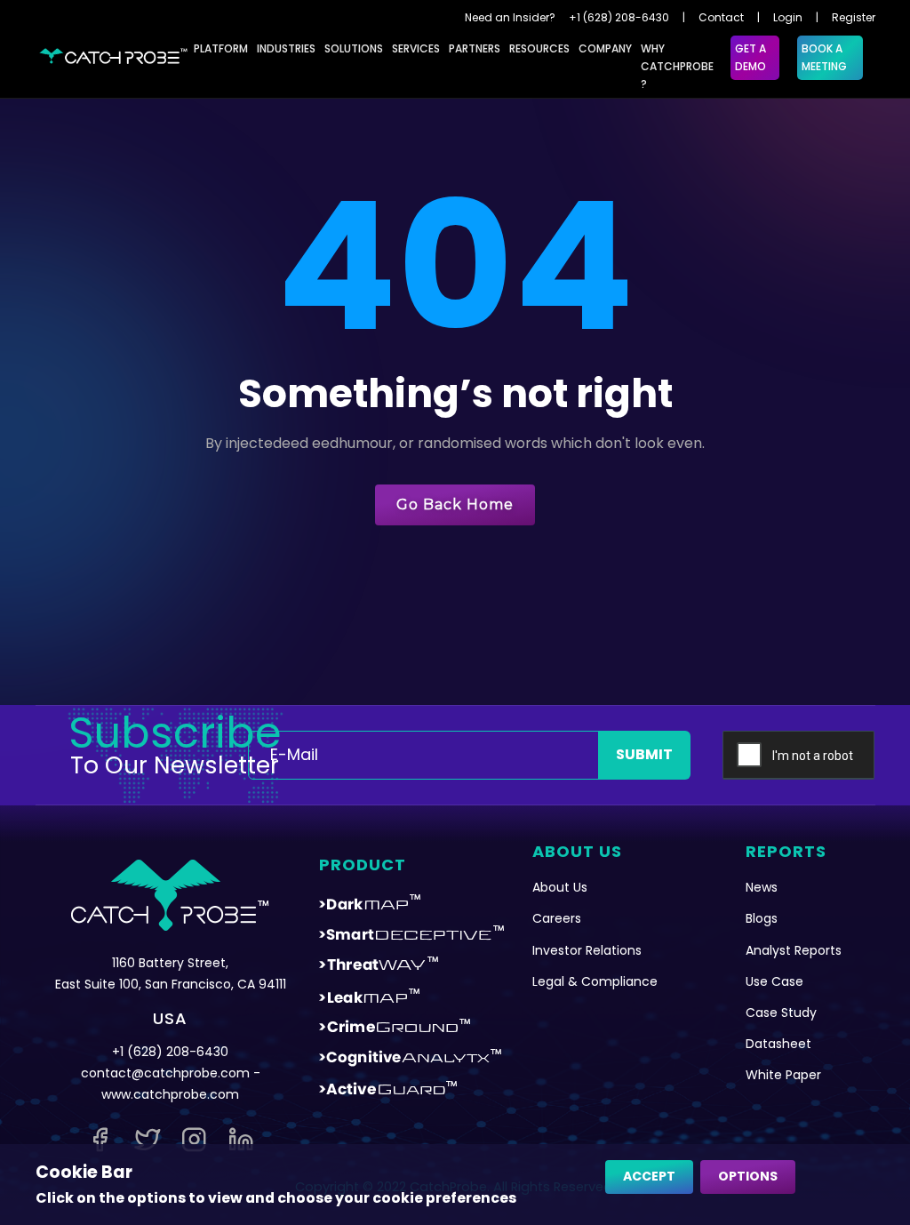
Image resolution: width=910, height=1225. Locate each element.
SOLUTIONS (353, 48)
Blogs (762, 918)
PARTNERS (474, 48)
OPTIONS (748, 1176)
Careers (556, 918)
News (762, 887)
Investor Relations (587, 950)
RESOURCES (539, 48)
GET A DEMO (750, 57)
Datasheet (778, 1044)
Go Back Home (455, 504)
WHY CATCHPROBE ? (677, 66)
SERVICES (416, 48)
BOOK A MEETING (824, 57)
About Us (559, 887)
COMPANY (605, 48)
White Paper (783, 1075)
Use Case (774, 981)
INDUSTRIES (286, 48)
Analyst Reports (794, 950)
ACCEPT (649, 1176)
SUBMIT (644, 754)
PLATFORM (221, 48)
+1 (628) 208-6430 (619, 17)
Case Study (781, 1012)
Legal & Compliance (595, 981)
